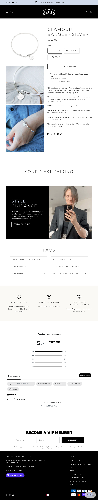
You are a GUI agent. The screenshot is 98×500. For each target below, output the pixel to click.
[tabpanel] (49, 400)
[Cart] (91, 11)
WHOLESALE (74, 484)
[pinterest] (13, 2)
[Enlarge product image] (25, 46)
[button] (61, 134)
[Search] (11, 11)
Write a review (85, 375)
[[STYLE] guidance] (70, 212)
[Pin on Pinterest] (54, 134)
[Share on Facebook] (48, 134)
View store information (60, 82)
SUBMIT (73, 440)
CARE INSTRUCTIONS (78, 481)
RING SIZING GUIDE (77, 478)
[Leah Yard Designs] (49, 12)
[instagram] (10, 2)
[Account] (86, 11)
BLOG (72, 467)
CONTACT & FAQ (76, 474)
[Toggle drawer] (7, 12)
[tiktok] (16, 2)
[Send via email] (58, 134)
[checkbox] (13, 389)
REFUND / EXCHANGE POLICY (81, 464)
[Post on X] (51, 134)
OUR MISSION (75, 460)
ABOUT (73, 471)
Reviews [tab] (14, 376)
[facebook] (6, 2)
